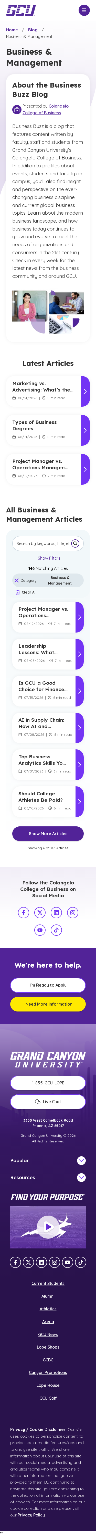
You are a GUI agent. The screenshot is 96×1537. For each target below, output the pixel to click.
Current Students (48, 1283)
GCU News (48, 1334)
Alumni (48, 1296)
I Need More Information (48, 1004)
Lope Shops (48, 1347)
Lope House (48, 1385)
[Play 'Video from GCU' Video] (48, 1227)
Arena (48, 1321)
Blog (33, 29)
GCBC (48, 1359)
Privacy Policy (31, 1514)
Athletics (48, 1308)
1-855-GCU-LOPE (48, 1082)
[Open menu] (84, 10)
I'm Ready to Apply (48, 985)
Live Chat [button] (52, 1101)
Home (12, 29)
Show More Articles (48, 833)
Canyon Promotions (48, 1372)
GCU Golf (48, 1398)
